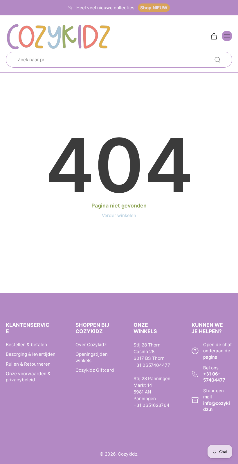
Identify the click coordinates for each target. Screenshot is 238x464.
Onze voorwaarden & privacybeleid (28, 376)
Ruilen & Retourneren (28, 364)
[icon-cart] (213, 36)
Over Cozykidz (91, 345)
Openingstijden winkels (91, 357)
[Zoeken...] (217, 60)
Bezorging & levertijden (30, 354)
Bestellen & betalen (26, 345)
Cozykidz (127, 454)
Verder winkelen (119, 215)
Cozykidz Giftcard (94, 370)
